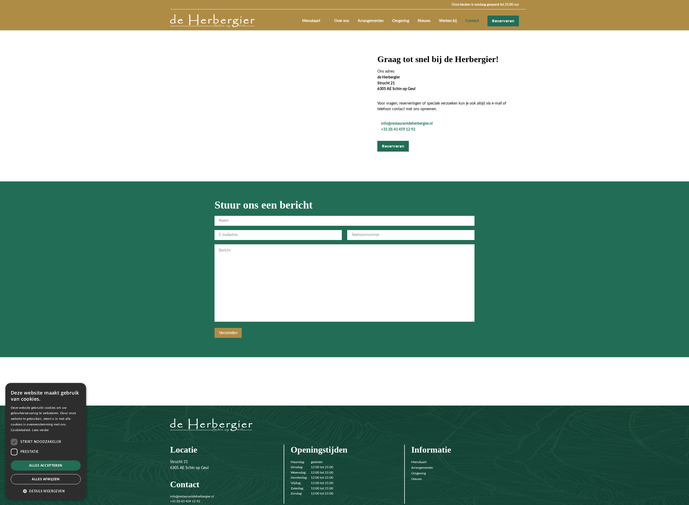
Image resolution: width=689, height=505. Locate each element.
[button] (46, 491)
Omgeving (400, 21)
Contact (472, 21)
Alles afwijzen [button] (46, 479)
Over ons (341, 21)
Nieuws (424, 21)
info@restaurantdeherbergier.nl (407, 123)
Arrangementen (371, 21)
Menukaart (311, 21)
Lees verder (40, 430)
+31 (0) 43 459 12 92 (398, 129)
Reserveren (503, 21)
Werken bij (448, 21)
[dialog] (45, 441)
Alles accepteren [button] (45, 465)
